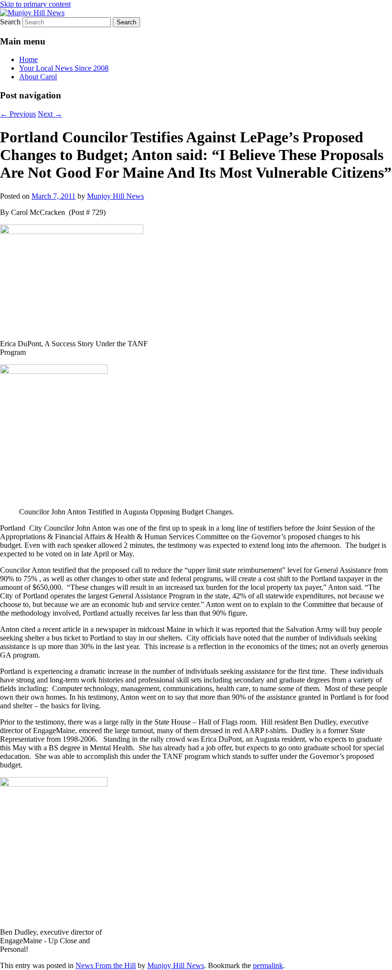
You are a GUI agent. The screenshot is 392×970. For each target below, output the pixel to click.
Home (28, 59)
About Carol (38, 77)
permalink (268, 965)
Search (10, 22)
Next (50, 114)
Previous (18, 114)
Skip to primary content (35, 4)
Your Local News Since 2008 (64, 68)
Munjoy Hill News (115, 196)
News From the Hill (106, 965)
